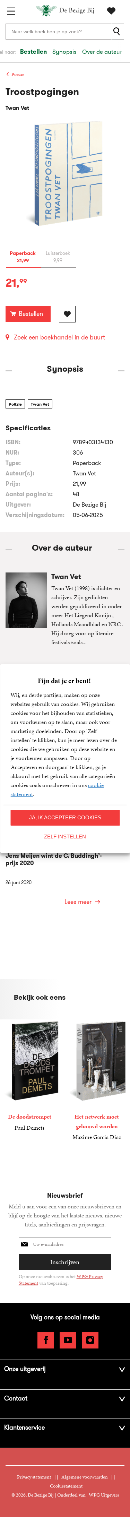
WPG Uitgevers (104, 1495)
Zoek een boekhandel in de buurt (59, 337)
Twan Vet (40, 404)
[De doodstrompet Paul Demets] (29, 1075)
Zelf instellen (65, 836)
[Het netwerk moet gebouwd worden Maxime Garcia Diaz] (96, 1080)
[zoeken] (117, 32)
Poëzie (15, 404)
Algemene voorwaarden (84, 1477)
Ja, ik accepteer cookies (65, 817)
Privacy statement (34, 1477)
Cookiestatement (66, 1486)
